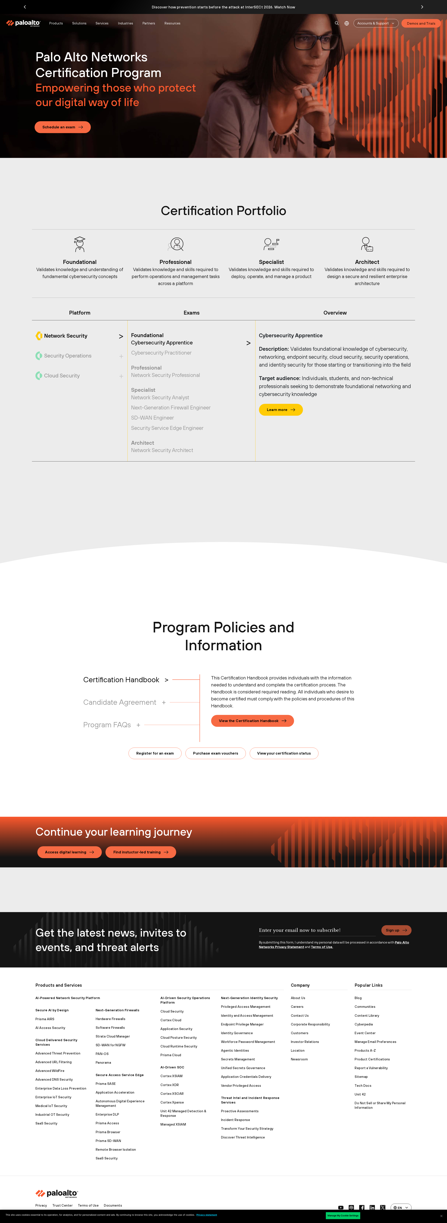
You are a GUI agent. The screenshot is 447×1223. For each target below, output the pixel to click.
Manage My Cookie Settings (343, 1215)
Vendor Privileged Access (241, 1085)
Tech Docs (363, 1085)
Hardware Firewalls (111, 1019)
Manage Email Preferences (375, 1042)
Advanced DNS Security (54, 1079)
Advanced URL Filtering (53, 1062)
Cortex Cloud (170, 1020)
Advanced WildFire (49, 1071)
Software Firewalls (110, 1027)
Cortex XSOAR (172, 1093)
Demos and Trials (421, 23)
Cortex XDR (169, 1085)
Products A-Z (365, 1050)
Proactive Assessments (240, 1111)
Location (298, 1050)
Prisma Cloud (170, 1055)
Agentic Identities (235, 1050)
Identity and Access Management (247, 1015)
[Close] (441, 1216)
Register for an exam (155, 753)
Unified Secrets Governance (243, 1068)
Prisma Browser (108, 1132)
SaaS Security (46, 1123)
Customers (300, 1033)
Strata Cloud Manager (113, 1036)
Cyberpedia (364, 1024)
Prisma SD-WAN (108, 1141)
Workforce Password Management (248, 1042)
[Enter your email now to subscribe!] (317, 932)
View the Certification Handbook (249, 721)
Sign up (392, 930)
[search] (337, 23)
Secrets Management (238, 1059)
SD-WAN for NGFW (110, 1045)
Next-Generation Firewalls (118, 1010)
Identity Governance (237, 1033)
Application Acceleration (115, 1092)
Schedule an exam (58, 127)
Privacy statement (206, 1214)
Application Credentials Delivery (246, 1077)
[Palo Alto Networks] (24, 23)
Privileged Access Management (246, 1007)
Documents (113, 1205)
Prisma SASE (106, 1084)
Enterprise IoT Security (53, 1097)
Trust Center (62, 1205)
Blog (358, 998)
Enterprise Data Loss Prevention (60, 1088)
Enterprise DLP (107, 1114)
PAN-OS (102, 1054)
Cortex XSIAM (171, 1076)
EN (347, 23)
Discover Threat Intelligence (243, 1137)
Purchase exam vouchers (215, 753)
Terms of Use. (322, 947)
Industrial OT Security (52, 1114)
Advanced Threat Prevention (57, 1053)
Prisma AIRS (44, 1019)
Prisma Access (107, 1123)
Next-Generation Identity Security (249, 998)
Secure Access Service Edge (120, 1075)
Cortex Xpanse (172, 1102)
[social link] (340, 1207)
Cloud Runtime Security (178, 1046)
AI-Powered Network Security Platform (67, 998)
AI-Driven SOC (172, 1067)
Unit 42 (360, 1094)
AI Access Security (50, 1028)
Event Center (365, 1033)
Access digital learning (65, 852)
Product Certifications (372, 1059)
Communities (365, 1007)
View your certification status (284, 753)
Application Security (176, 1029)
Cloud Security (172, 1011)
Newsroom (299, 1059)
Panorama (103, 1062)
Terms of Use (88, 1205)
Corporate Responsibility (310, 1024)
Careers (297, 1007)
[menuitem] (25, 23)
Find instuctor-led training (137, 852)
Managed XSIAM (173, 1124)
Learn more (277, 409)
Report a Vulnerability (371, 1068)
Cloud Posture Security (178, 1037)
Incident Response (235, 1120)
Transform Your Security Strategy (247, 1128)
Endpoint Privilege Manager (242, 1024)
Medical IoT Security (51, 1106)
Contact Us (300, 1015)
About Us (298, 998)
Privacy (41, 1205)
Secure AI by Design (52, 1010)
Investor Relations (305, 1042)
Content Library (367, 1015)
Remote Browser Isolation (116, 1149)
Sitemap (361, 1077)
